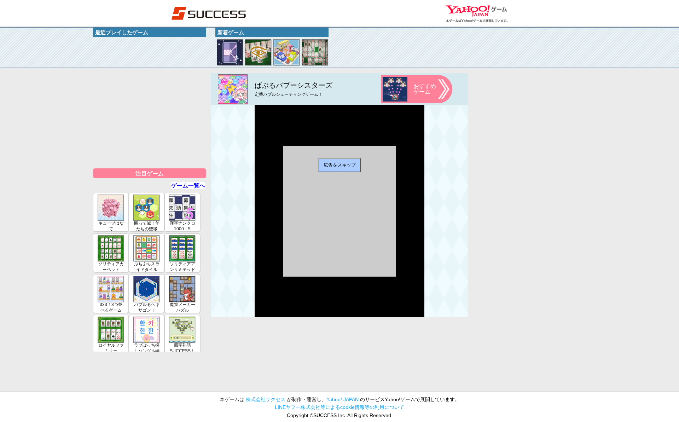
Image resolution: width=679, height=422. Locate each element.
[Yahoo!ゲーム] (476, 13)
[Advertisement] (150, 117)
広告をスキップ (340, 165)
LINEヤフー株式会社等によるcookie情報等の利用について (339, 407)
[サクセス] (209, 13)
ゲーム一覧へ (188, 186)
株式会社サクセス (265, 399)
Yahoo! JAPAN (342, 399)
